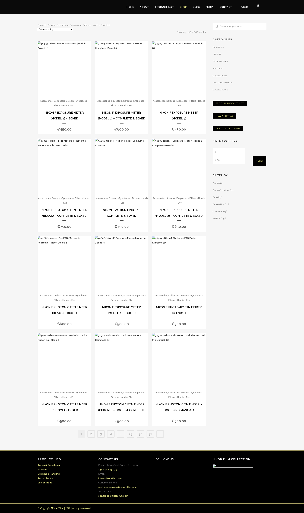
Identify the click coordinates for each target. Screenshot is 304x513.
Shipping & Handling (49, 474)
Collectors (59, 101)
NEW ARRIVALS (224, 116)
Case (215, 197)
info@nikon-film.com (110, 478)
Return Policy (45, 478)
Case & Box (218, 204)
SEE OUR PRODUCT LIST (230, 103)
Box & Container (221, 190)
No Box (216, 218)
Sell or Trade (45, 482)
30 (140, 434)
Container (218, 211)
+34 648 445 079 (107, 469)
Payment (43, 469)
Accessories (46, 101)
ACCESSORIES (220, 61)
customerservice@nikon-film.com (117, 487)
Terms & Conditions (49, 465)
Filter (259, 161)
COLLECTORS (220, 75)
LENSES (217, 54)
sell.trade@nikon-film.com (113, 496)
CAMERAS (218, 47)
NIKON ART (219, 68)
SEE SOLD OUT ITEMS (228, 128)
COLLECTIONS (220, 89)
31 (150, 434)
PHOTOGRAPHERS (223, 82)
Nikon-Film (57, 508)
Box (215, 183)
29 (130, 434)
